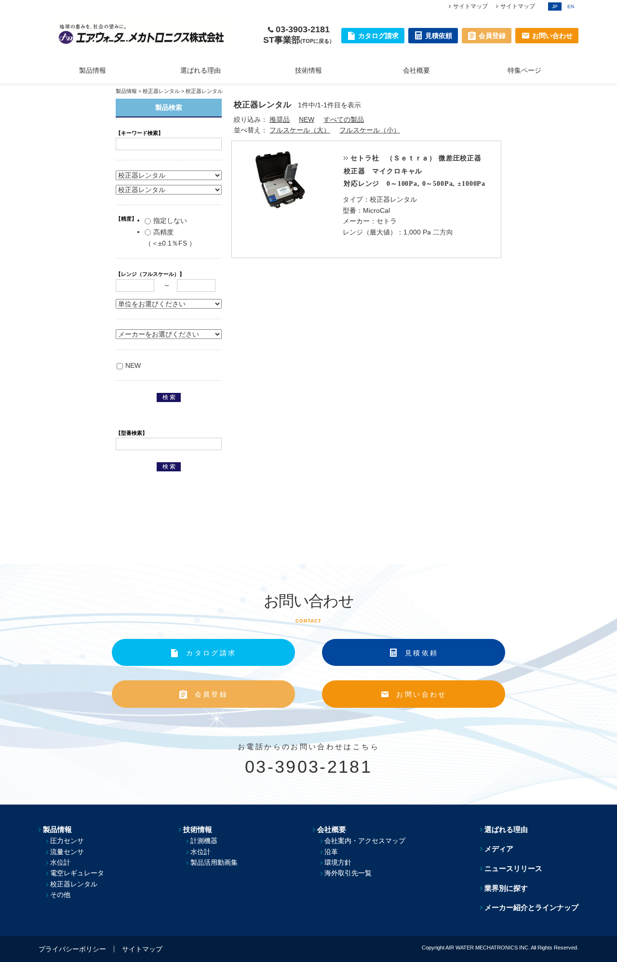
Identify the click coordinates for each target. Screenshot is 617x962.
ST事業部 (299, 40)
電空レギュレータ (77, 873)
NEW (306, 119)
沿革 (331, 852)
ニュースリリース (513, 868)
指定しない (170, 220)
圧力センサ (67, 841)
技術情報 (308, 70)
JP (555, 6)
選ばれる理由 (200, 70)
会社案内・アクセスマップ (364, 841)
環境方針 (337, 862)
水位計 (60, 862)
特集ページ (524, 70)
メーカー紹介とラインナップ (531, 907)
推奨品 (279, 119)
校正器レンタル (161, 91)
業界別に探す (506, 888)
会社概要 (416, 70)
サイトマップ (470, 6)
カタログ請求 (211, 653)
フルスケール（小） (369, 130)
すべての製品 (343, 119)
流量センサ (67, 852)
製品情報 (92, 70)
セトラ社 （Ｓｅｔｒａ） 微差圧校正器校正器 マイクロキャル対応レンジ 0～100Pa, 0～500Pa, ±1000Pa (414, 171)
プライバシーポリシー (72, 949)
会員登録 (211, 694)
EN (570, 6)
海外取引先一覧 (348, 873)
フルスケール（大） (299, 130)
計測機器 (203, 841)
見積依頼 (421, 653)
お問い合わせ (421, 694)
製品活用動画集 (214, 862)
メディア (498, 849)
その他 (60, 894)
